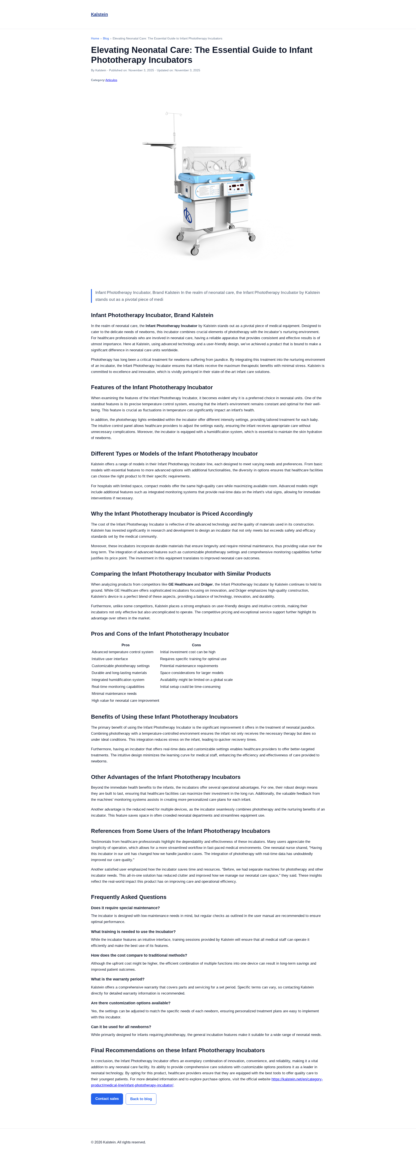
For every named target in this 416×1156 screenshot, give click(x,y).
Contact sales (107, 1099)
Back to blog (141, 1099)
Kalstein (99, 14)
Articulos (111, 80)
